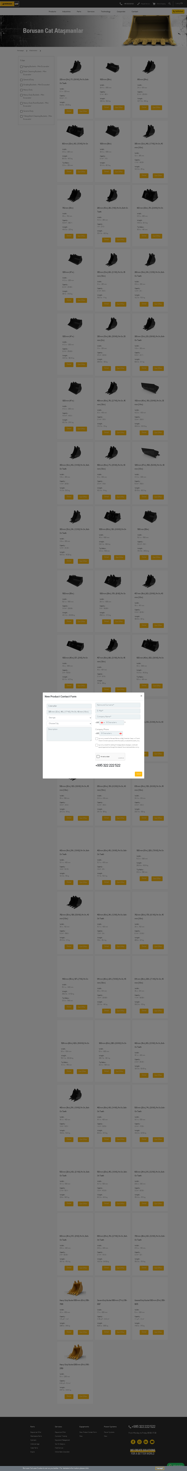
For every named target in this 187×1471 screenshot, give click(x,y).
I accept (160, 1468)
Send (138, 774)
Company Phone (102, 729)
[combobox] (102, 722)
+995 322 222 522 (107, 766)
